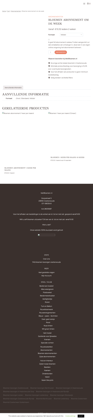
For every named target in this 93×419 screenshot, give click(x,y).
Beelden (47, 367)
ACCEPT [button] (81, 416)
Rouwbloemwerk (46, 309)
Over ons (46, 259)
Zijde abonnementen (47, 356)
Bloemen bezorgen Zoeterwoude (15, 388)
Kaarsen (47, 370)
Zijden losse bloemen (47, 364)
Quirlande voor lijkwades (47, 336)
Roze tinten (48, 326)
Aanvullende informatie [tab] (13, 88)
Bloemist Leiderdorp (61, 399)
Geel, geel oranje (48, 319)
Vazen (47, 377)
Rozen (47, 302)
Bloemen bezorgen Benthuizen (42, 388)
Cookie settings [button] (70, 416)
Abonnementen (55, 17)
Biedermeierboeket (47, 296)
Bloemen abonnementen (47, 353)
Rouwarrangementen (47, 313)
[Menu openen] (84, 3)
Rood (48, 322)
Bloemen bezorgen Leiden (13, 395)
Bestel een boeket (46, 286)
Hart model (47, 333)
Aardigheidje (47, 299)
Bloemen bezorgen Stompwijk (61, 395)
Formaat (51, 35)
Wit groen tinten (48, 329)
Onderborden (47, 373)
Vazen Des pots (47, 380)
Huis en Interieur (46, 360)
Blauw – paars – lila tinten (48, 316)
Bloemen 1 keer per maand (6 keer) (67, 157)
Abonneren (61, 52)
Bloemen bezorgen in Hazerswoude (69, 388)
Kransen (47, 339)
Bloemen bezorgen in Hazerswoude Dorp (18, 391)
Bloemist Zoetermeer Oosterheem (16, 402)
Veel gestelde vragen (47, 272)
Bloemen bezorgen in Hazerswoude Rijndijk (52, 391)
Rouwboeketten (46, 347)
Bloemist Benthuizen (44, 399)
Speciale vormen (47, 343)
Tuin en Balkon (46, 306)
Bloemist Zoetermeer (79, 399)
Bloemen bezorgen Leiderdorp (36, 395)
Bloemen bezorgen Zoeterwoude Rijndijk (18, 399)
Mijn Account (46, 276)
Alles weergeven (47, 289)
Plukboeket (47, 292)
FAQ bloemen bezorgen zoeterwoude (46, 262)
